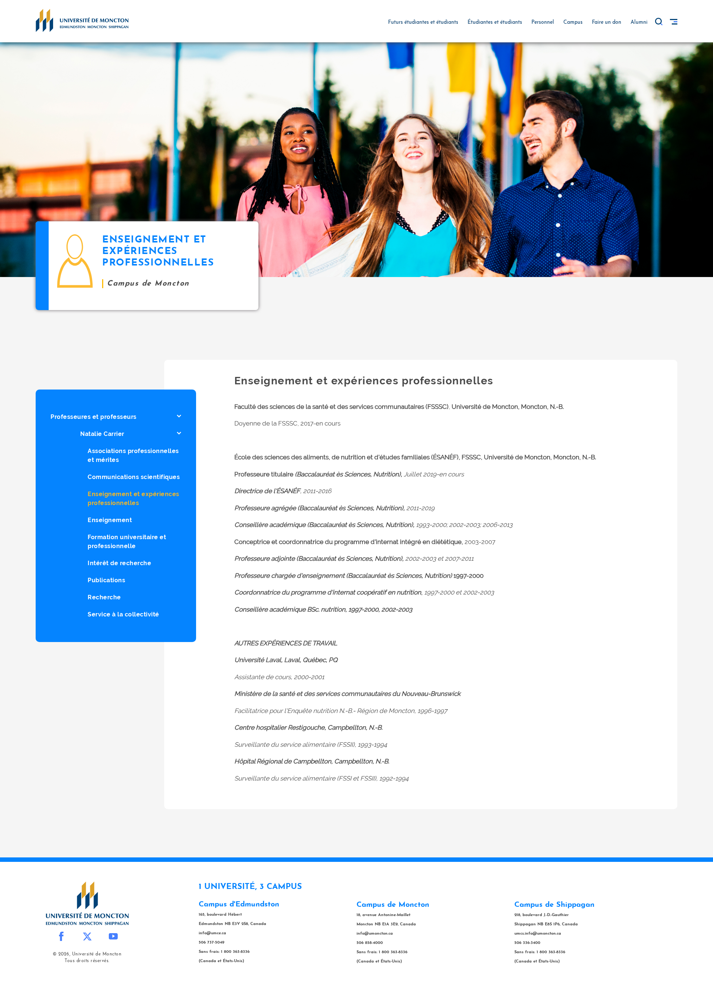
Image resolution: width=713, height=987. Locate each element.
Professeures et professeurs (94, 416)
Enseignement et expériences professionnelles (133, 498)
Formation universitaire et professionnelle (127, 542)
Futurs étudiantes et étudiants (423, 22)
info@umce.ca (212, 933)
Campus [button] (573, 22)
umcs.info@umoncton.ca (537, 934)
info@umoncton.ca (374, 934)
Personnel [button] (542, 22)
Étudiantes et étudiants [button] (495, 22)
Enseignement (110, 520)
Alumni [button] (639, 22)
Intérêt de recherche (119, 563)
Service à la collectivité (123, 614)
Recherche (104, 597)
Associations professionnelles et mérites (133, 455)
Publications (106, 580)
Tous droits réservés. (87, 961)
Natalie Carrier (102, 433)
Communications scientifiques (134, 477)
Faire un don (606, 22)
